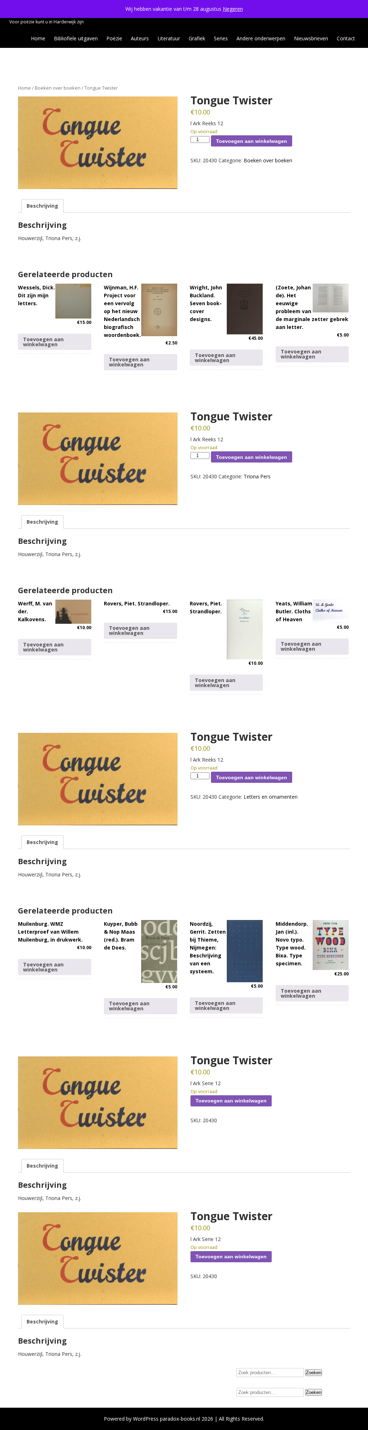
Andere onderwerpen (260, 38)
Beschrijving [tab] (42, 205)
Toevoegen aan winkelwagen (251, 141)
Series (221, 38)
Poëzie (114, 38)
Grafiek (197, 38)
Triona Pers (257, 476)
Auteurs (140, 38)
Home (38, 38)
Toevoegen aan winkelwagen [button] (43, 342)
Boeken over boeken (57, 88)
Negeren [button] (233, 8)
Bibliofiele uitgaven (76, 38)
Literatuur (168, 38)
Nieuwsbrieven (311, 38)
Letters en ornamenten (271, 796)
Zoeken (313, 1372)
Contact (346, 38)
